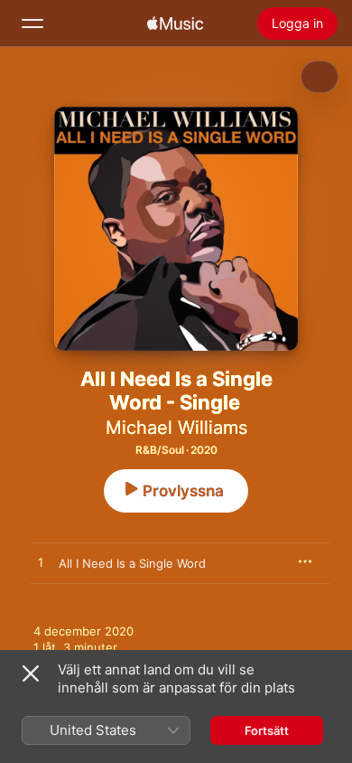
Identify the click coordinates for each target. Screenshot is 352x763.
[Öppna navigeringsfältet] (32, 23)
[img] (175, 23)
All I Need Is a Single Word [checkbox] (132, 563)
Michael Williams (176, 427)
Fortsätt (267, 730)
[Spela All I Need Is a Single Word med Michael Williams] (41, 563)
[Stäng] (31, 673)
